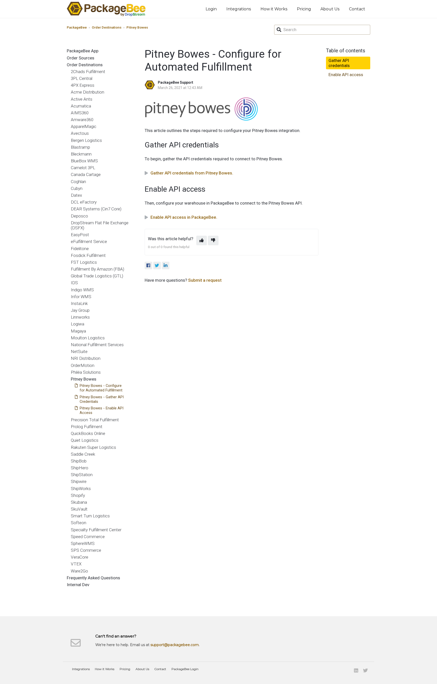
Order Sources (80, 57)
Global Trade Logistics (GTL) (97, 275)
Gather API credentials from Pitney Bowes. (191, 172)
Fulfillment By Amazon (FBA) (97, 269)
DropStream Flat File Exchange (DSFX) (99, 225)
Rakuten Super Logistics (93, 447)
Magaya (78, 331)
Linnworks (80, 317)
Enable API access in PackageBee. (183, 217)
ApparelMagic (83, 126)
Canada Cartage (86, 174)
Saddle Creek (83, 454)
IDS (74, 282)
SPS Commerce (86, 550)
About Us (329, 9)
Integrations (238, 9)
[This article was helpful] (201, 240)
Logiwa (77, 323)
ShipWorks (81, 488)
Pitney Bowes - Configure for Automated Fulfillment (101, 387)
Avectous (80, 133)
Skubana (79, 502)
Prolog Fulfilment (86, 426)
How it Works (273, 9)
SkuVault (79, 509)
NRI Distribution (85, 358)
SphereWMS (83, 543)
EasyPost (80, 234)
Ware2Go (79, 570)
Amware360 (82, 119)
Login (211, 9)
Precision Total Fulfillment (95, 419)
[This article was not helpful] (213, 240)
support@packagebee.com (174, 645)
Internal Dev (78, 584)
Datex (76, 195)
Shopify (78, 495)
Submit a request (205, 280)
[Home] (106, 9)
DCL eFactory (84, 202)
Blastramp (80, 147)
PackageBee (77, 27)
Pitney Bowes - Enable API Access (101, 410)
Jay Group (80, 310)
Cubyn (76, 188)
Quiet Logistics (84, 440)
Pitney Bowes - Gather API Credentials (102, 399)
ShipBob (78, 461)
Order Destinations (106, 27)
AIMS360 (80, 112)
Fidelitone (80, 248)
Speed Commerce (88, 536)
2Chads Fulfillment (88, 71)
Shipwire (78, 481)
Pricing (304, 9)
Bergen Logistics (86, 140)
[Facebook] (148, 265)
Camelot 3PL (83, 167)
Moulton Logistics (88, 337)
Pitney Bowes (137, 27)
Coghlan (78, 181)
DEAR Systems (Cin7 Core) (96, 208)
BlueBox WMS (84, 160)
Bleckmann (81, 154)
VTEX (76, 563)
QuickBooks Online (88, 433)
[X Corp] (157, 265)
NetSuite (79, 351)
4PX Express (82, 85)
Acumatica (81, 105)
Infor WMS (81, 296)
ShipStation (82, 474)
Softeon (78, 522)
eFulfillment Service (89, 241)
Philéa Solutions (86, 372)
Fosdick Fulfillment (88, 255)
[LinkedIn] (165, 265)
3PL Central (81, 78)
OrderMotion (82, 365)
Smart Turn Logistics (90, 515)
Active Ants (81, 99)
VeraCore (79, 557)
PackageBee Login (185, 669)
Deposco (79, 215)
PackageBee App (82, 50)
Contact (357, 9)
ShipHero (79, 467)
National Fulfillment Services (97, 344)
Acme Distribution (87, 92)
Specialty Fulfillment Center (96, 529)
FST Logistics (84, 262)
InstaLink (79, 303)
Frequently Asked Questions (93, 577)
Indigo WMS (82, 289)
